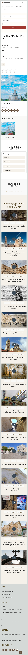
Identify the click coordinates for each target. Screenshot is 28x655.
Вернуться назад (7, 9)
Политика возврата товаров (10, 622)
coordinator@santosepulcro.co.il (11, 640)
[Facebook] (2, 650)
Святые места (5, 594)
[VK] (6, 650)
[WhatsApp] (14, 110)
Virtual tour (6, 24)
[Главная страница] (2, 6)
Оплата (3, 616)
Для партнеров (6, 625)
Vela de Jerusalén (6, 2)
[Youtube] (13, 650)
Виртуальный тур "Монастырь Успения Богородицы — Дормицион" (14, 254)
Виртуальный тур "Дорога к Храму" (14, 464)
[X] (8, 110)
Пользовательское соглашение (11, 612)
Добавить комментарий (15, 191)
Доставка (4, 619)
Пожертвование (6, 597)
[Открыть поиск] (18, 2)
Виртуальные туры (7, 591)
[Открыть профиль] (22, 2)
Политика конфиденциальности (11, 609)
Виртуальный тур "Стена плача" (14, 333)
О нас (3, 606)
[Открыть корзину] (15, 2)
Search (14, 27)
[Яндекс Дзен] (17, 650)
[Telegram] (17, 110)
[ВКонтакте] (2, 110)
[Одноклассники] (5, 110)
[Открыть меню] (25, 2)
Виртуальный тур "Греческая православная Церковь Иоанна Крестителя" (14, 544)
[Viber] (11, 110)
